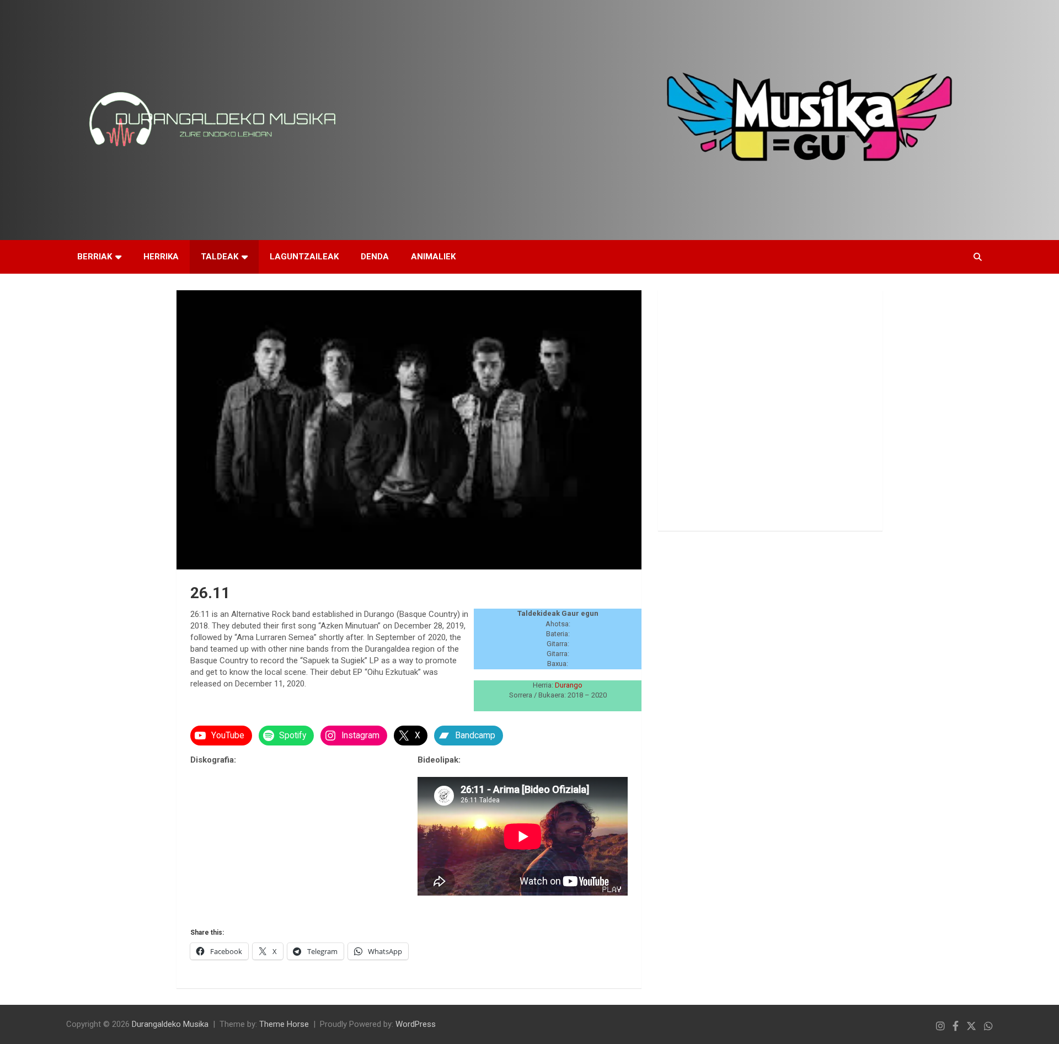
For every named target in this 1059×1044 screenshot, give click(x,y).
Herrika (161, 257)
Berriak (94, 257)
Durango (568, 685)
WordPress (415, 1024)
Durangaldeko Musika (170, 1024)
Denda (375, 257)
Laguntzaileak (304, 257)
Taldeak (219, 257)
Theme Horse (284, 1024)
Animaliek (433, 257)
